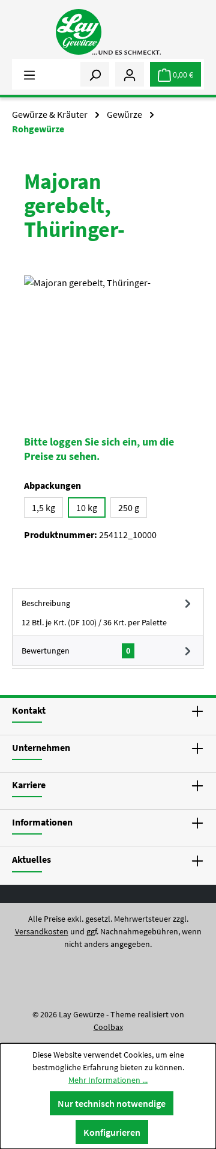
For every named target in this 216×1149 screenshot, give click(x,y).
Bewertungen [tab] (76, 650)
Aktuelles (31, 859)
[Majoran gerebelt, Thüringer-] (108, 343)
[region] (108, 343)
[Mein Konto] (129, 74)
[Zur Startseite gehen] (108, 32)
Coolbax (108, 1027)
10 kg (86, 507)
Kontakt (29, 710)
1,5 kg (43, 507)
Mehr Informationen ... (108, 1079)
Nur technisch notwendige (112, 1103)
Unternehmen (41, 747)
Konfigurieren (111, 1132)
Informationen (42, 822)
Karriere (29, 785)
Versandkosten (41, 931)
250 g (128, 507)
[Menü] (29, 74)
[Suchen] (94, 74)
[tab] (108, 612)
